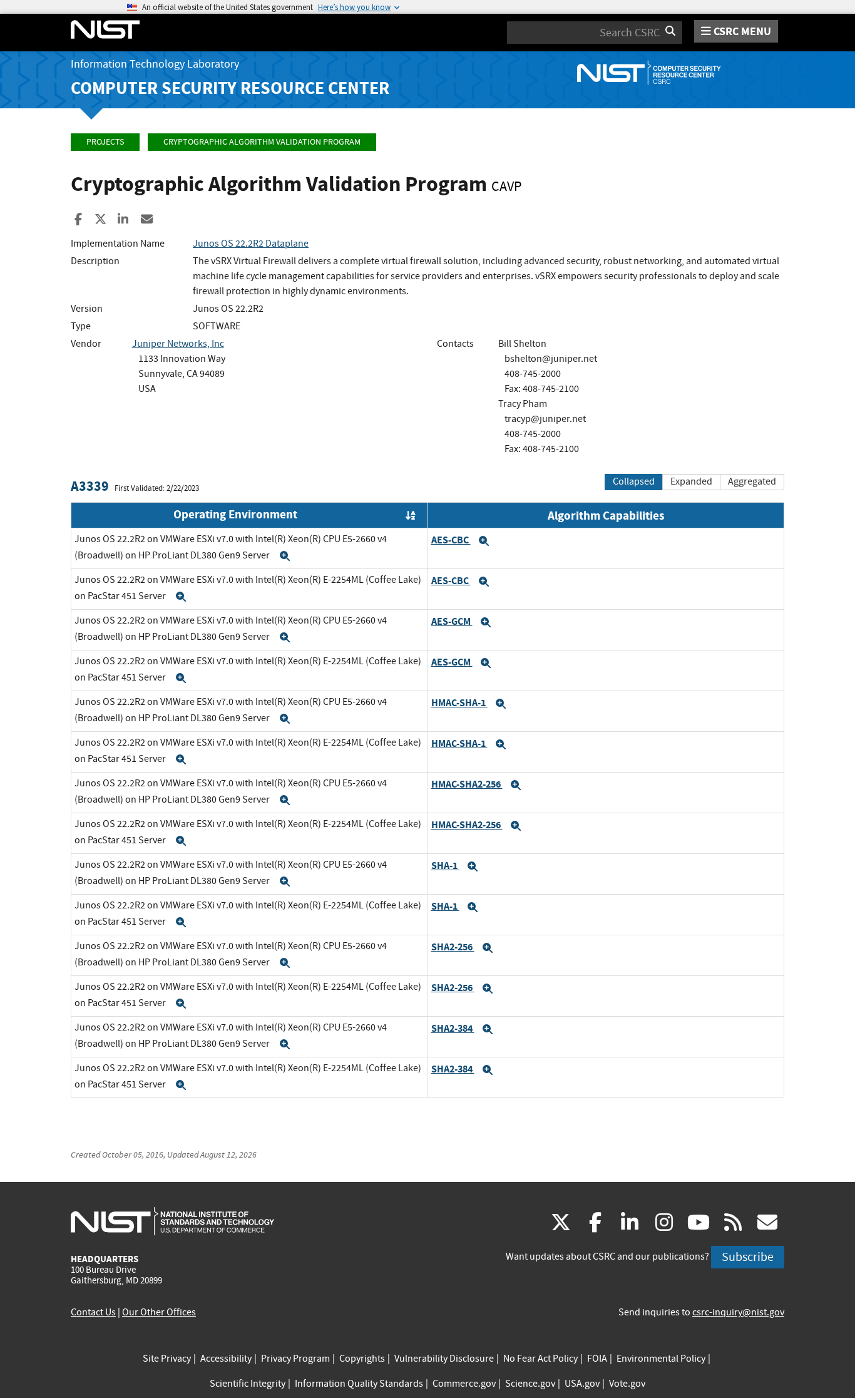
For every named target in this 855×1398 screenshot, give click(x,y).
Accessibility (226, 1358)
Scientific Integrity (247, 1383)
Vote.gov (627, 1383)
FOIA (597, 1358)
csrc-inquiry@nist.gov (738, 1312)
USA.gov (582, 1383)
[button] (285, 556)
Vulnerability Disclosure (444, 1358)
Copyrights (362, 1358)
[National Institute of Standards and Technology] (172, 1221)
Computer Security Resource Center (230, 88)
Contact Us (93, 1312)
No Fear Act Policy (540, 1358)
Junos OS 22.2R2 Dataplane (251, 243)
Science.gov (530, 1383)
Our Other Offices (159, 1312)
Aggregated (752, 481)
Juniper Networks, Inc (178, 343)
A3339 (90, 486)
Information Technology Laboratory (155, 64)
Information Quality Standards (359, 1383)
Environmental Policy (661, 1358)
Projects (105, 142)
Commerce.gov (464, 1383)
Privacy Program (295, 1358)
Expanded (691, 481)
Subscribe (748, 1257)
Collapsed (634, 481)
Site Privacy (167, 1358)
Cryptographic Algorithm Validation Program (262, 142)
